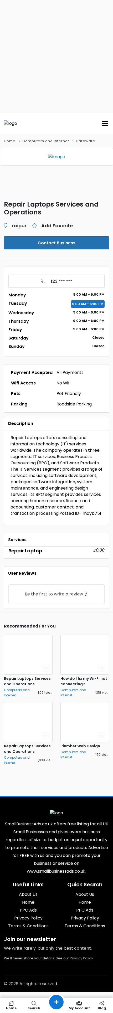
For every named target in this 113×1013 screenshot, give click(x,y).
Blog (102, 1008)
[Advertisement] (56, 56)
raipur (19, 225)
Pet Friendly (68, 393)
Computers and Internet (45, 141)
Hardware (85, 141)
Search (34, 1008)
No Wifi (63, 383)
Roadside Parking (74, 404)
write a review (68, 594)
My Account (79, 1008)
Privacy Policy (81, 958)
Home (10, 141)
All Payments (70, 372)
